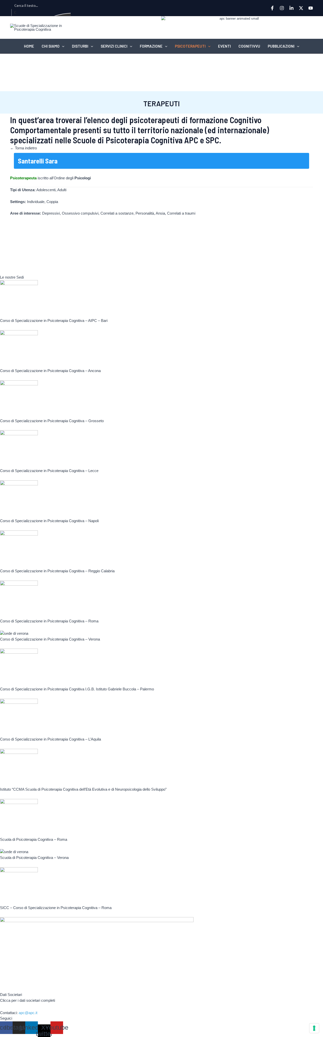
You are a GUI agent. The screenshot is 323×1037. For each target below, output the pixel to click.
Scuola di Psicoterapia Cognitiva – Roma (33, 839)
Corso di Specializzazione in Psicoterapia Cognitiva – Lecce (49, 471)
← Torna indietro (23, 148)
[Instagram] (282, 8)
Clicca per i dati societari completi (27, 1000)
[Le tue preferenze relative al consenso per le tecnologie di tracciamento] (314, 1028)
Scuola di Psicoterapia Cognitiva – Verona (34, 857)
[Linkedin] (291, 8)
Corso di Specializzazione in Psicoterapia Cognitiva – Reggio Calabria (57, 571)
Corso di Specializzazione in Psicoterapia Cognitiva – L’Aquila (50, 739)
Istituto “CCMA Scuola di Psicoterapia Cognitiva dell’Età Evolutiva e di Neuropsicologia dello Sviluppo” (83, 789)
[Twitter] (301, 8)
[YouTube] (310, 8)
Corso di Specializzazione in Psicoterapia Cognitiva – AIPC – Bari (53, 320)
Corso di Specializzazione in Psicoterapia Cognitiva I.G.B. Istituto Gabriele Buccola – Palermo (77, 689)
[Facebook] (272, 8)
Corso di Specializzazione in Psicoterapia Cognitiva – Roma (49, 621)
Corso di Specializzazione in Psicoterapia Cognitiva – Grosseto (52, 421)
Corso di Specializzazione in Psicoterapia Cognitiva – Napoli (49, 521)
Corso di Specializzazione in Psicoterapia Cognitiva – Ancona (50, 371)
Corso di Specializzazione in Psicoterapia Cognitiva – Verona (50, 639)
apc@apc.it (28, 1013)
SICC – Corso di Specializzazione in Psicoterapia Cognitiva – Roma (56, 908)
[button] (62, 46)
